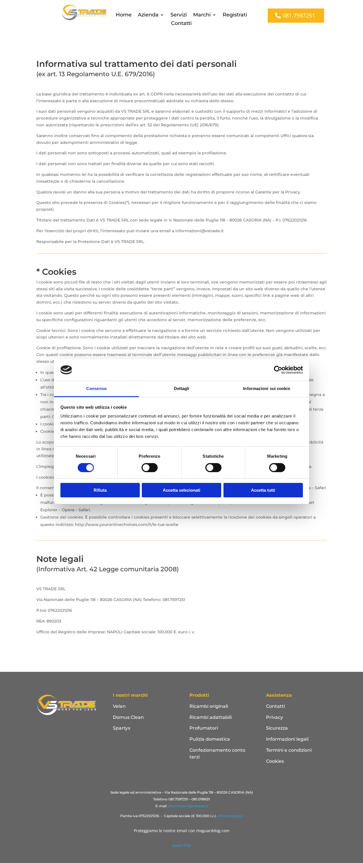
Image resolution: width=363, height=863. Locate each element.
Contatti (181, 23)
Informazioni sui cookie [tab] (266, 388)
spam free (181, 845)
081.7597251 (298, 15)
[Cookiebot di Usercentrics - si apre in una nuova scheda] (278, 370)
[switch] (150, 467)
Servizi (178, 15)
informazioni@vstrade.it (187, 806)
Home (124, 15)
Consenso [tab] (96, 388)
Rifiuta (100, 490)
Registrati (235, 15)
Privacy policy (231, 816)
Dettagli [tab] (181, 388)
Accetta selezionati (181, 490)
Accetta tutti (263, 490)
